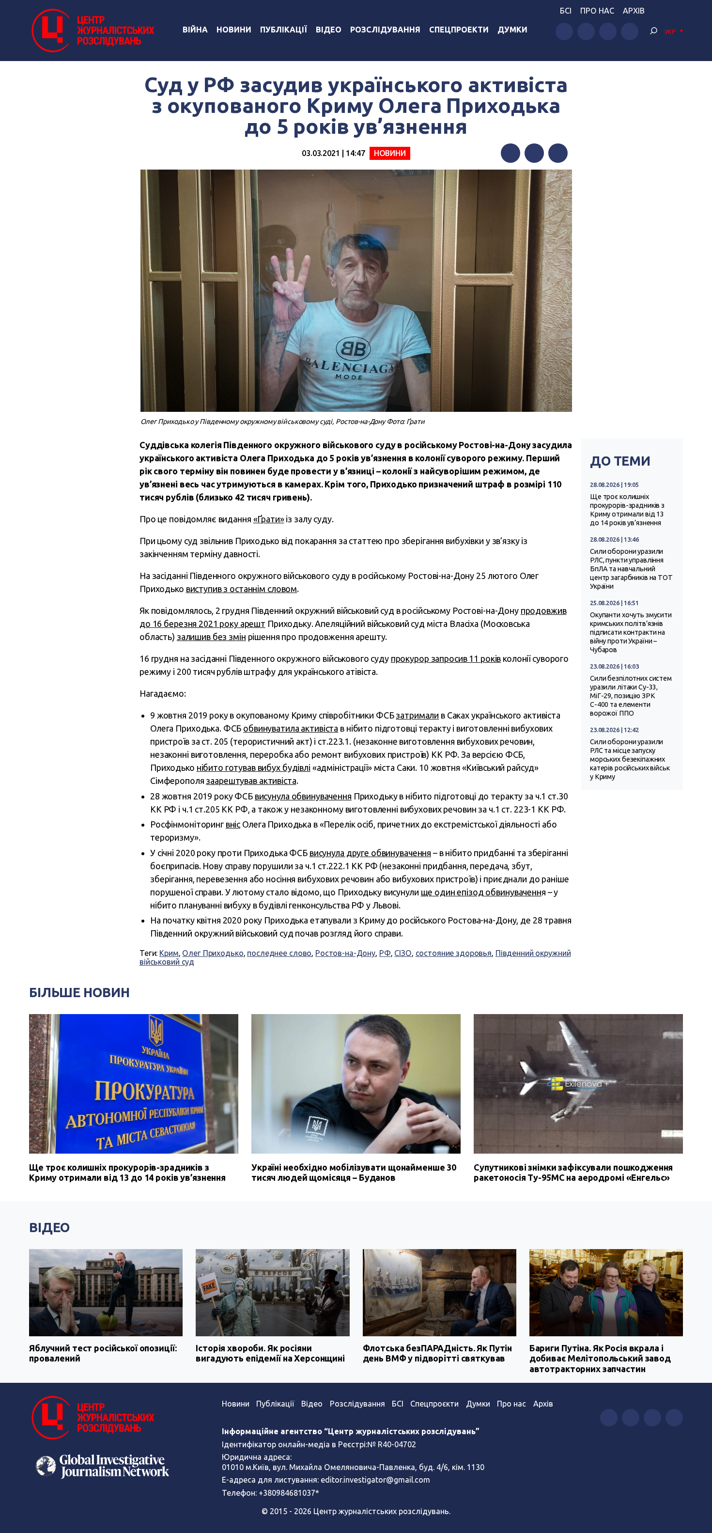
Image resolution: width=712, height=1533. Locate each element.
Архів (634, 10)
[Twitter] (534, 153)
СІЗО (402, 953)
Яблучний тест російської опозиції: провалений (102, 1353)
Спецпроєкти (434, 1403)
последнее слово (279, 953)
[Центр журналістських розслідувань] (92, 30)
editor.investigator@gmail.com (375, 1479)
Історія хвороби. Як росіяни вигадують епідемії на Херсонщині (270, 1353)
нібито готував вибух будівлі (253, 767)
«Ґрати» (268, 519)
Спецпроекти (459, 29)
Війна (195, 29)
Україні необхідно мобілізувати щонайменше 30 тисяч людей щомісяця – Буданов (353, 1172)
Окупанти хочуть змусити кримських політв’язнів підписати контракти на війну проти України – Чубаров (631, 632)
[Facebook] (510, 153)
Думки (512, 29)
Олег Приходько (212, 953)
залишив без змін (211, 636)
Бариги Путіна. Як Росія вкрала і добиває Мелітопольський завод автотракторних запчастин (600, 1358)
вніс (233, 824)
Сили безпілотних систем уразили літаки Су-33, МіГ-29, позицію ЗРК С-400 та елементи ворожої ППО (631, 695)
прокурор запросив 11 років (446, 658)
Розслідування (385, 29)
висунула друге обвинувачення (370, 853)
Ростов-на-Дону (345, 953)
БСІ (566, 10)
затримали (417, 715)
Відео (328, 29)
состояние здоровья (454, 953)
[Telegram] (558, 153)
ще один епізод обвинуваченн (481, 892)
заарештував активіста (251, 780)
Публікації (283, 29)
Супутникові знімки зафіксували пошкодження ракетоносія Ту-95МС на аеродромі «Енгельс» (573, 1172)
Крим (168, 953)
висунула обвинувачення (303, 796)
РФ (385, 953)
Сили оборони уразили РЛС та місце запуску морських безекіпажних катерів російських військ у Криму (630, 759)
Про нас (597, 10)
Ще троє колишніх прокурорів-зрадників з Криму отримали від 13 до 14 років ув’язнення (627, 510)
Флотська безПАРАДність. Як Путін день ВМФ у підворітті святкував (437, 1353)
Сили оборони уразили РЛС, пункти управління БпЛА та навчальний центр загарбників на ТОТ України (631, 569)
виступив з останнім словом (241, 589)
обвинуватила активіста (290, 728)
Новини (234, 29)
